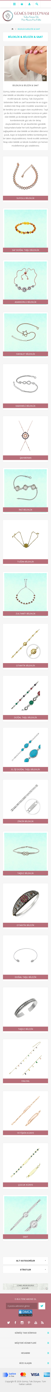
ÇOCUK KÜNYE (25, 1184)
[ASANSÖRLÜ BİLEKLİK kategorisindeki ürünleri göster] (25, 283)
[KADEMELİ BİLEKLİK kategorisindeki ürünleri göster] (25, 387)
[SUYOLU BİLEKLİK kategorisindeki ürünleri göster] (25, 179)
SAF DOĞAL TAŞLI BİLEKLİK (25, 250)
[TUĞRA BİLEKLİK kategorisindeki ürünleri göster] (25, 543)
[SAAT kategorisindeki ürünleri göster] (25, 1218)
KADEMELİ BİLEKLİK (25, 405)
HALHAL (25, 1080)
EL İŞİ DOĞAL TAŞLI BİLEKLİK (25, 769)
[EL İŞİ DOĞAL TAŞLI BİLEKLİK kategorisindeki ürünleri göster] (25, 750)
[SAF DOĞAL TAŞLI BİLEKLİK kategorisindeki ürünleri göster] (25, 231)
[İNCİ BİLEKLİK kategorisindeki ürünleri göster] (25, 491)
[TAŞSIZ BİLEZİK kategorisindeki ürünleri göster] (25, 1010)
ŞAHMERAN (25, 457)
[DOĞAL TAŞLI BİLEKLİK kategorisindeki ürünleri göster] (25, 699)
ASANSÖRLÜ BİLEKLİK (25, 301)
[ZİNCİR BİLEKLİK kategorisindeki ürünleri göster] (25, 802)
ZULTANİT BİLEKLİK (25, 613)
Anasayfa (12, 29)
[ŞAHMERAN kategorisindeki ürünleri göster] (25, 439)
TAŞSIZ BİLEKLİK (25, 873)
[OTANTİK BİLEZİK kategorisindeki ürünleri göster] (25, 906)
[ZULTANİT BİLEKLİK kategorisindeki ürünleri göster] (25, 595)
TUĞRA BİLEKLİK (25, 561)
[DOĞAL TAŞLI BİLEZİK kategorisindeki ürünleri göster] (25, 958)
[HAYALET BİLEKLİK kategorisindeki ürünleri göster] (25, 335)
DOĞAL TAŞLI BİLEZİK (25, 977)
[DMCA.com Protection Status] (25, 1315)
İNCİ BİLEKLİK (25, 509)
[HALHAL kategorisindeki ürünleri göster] (25, 1062)
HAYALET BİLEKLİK (25, 353)
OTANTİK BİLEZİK (25, 925)
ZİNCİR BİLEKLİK (25, 821)
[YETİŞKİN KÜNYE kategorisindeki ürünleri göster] (25, 1114)
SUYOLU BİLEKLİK (25, 198)
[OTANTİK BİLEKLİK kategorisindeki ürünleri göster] (25, 647)
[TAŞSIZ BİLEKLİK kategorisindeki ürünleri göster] (25, 854)
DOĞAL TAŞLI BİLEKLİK (25, 717)
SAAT (25, 1236)
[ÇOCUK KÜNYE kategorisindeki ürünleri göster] (25, 1166)
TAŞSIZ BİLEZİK (25, 1028)
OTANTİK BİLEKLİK (25, 665)
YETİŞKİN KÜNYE (25, 1132)
